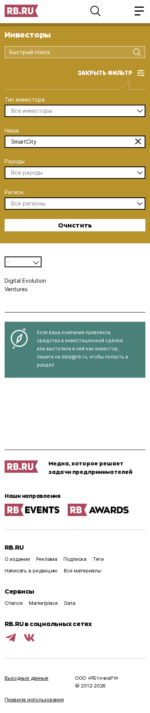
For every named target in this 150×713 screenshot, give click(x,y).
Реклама (46, 559)
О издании (17, 559)
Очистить (75, 225)
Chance (14, 603)
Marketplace (43, 603)
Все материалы (83, 570)
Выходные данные (26, 678)
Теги (98, 559)
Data (69, 603)
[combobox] (68, 52)
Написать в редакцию (31, 570)
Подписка (75, 559)
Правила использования (34, 699)
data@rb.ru (74, 357)
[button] (95, 11)
